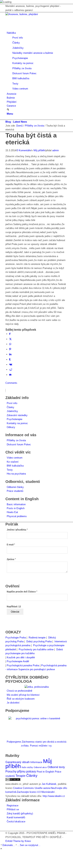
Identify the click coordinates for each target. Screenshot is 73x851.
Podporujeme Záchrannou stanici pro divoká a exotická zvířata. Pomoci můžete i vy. (36, 743)
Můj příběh (39, 150)
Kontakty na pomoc (17, 423)
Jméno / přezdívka (17, 529)
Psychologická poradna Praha (23, 665)
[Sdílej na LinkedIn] (10, 354)
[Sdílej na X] (10, 339)
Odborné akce (40, 767)
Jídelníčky (12, 411)
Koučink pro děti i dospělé (21, 657)
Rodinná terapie (37, 637)
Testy (10, 469)
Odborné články (15, 487)
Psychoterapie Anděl (18, 661)
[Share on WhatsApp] (10, 344)
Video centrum (14, 457)
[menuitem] (37, 61)
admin (55, 150)
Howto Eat (12, 512)
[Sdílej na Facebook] (9, 333)
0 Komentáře (24, 150)
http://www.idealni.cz (54, 796)
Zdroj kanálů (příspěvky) (20, 813)
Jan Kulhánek (49, 784)
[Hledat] (8, 109)
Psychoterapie (14, 419)
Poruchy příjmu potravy (20, 771)
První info (12, 403)
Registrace (12, 805)
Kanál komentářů (16, 817)
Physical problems (17, 516)
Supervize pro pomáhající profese (36, 669)
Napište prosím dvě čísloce (22, 591)
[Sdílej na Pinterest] (10, 349)
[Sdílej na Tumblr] (9, 359)
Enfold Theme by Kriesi (18, 841)
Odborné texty (56, 767)
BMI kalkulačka (15, 465)
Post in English (45, 771)
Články (10, 407)
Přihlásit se (13, 809)
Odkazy (11, 427)
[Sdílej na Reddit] (10, 369)
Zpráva (11, 559)
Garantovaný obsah (17, 762)
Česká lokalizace (16, 821)
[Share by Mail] (10, 374)
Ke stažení (13, 461)
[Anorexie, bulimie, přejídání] (33, 14)
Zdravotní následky (17, 415)
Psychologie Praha (15, 637)
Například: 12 (14, 606)
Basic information (16, 504)
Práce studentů (15, 491)
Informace (36, 762)
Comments (11, 383)
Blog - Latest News (16, 121)
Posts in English (16, 508)
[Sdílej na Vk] (10, 364)
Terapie (20, 775)
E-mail (11, 544)
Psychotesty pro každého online (36, 649)
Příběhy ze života (16, 440)
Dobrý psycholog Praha (39, 641)
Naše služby (27, 767)
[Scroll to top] (1, 849)
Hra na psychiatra (16, 473)
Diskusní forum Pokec (19, 444)
